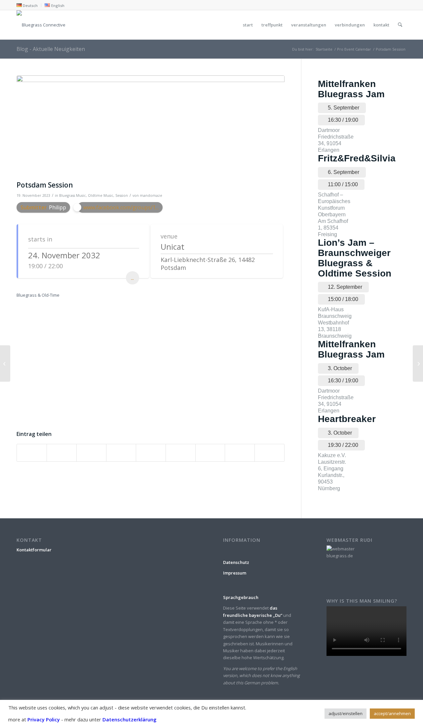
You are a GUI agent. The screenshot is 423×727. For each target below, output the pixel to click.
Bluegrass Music (72, 195)
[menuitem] (29, 5)
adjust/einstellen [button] (345, 713)
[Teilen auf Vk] (210, 452)
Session (121, 195)
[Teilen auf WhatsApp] (91, 452)
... (132, 277)
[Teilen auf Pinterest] (121, 452)
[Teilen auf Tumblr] (180, 452)
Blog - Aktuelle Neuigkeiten (51, 49)
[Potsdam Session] (151, 126)
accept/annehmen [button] (392, 713)
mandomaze (151, 195)
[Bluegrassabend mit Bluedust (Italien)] (5, 363)
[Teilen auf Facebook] (32, 452)
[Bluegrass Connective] (211, 24)
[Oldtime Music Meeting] (418, 363)
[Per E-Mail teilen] (269, 452)
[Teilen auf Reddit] (239, 452)
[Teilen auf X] (61, 452)
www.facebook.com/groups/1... (121, 207)
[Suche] (400, 24)
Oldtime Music (100, 195)
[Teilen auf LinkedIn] (151, 452)
